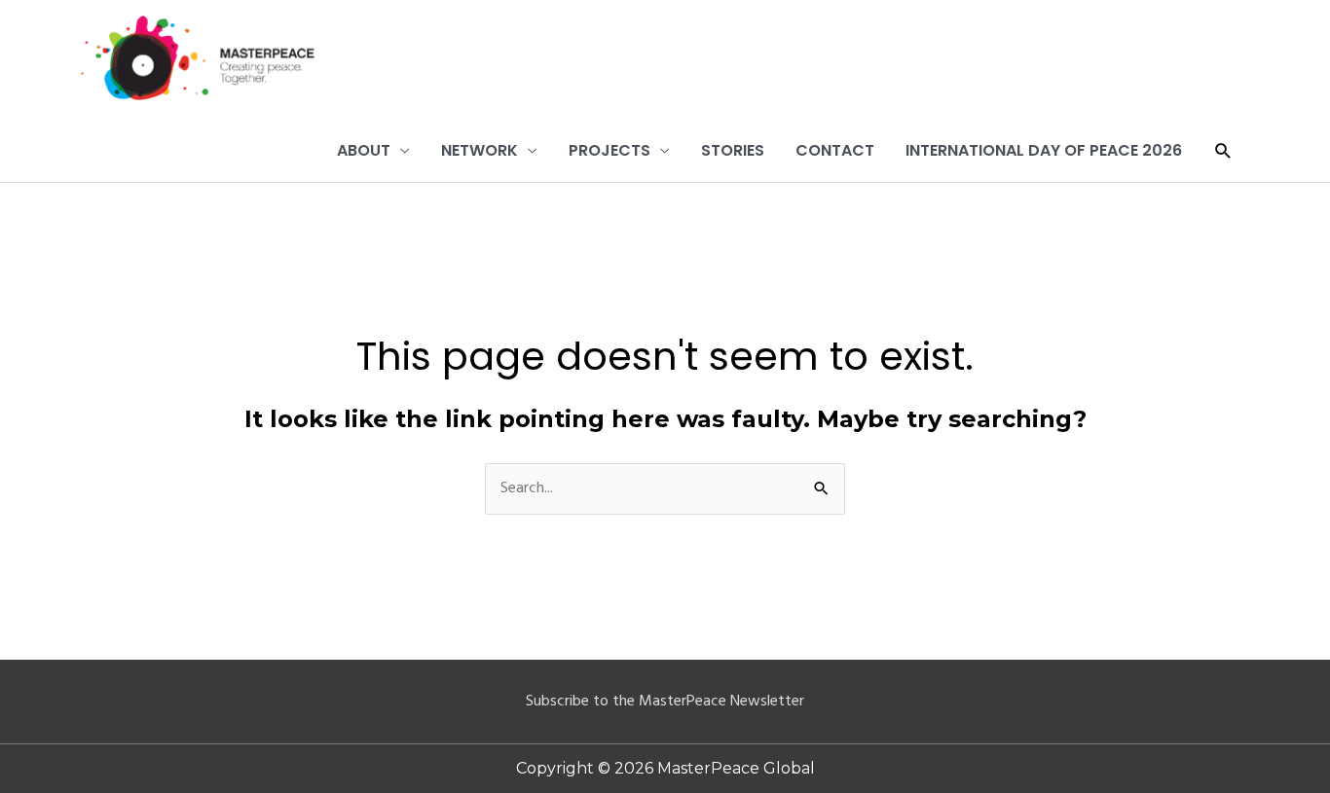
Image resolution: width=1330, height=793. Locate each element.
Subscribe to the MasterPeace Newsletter (665, 701)
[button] (1223, 151)
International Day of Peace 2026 (1043, 150)
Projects (609, 150)
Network (479, 150)
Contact (834, 150)
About (363, 150)
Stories (732, 150)
